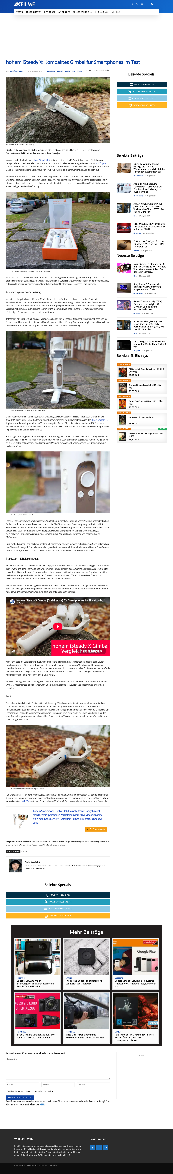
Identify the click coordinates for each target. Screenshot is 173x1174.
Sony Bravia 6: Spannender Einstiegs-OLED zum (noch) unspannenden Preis (147, 286)
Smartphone (70, 71)
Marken (136, 250)
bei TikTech (26, 801)
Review (79, 71)
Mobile (60, 71)
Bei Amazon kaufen (97, 829)
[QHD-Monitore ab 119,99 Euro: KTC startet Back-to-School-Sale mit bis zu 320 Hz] (124, 228)
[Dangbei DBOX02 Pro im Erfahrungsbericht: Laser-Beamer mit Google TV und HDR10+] (37, 957)
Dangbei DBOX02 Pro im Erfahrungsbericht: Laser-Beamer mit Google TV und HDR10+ (35, 984)
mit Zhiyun (101, 163)
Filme (135, 216)
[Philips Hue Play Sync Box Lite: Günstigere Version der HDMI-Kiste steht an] (124, 245)
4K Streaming (138, 196)
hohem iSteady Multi (41, 160)
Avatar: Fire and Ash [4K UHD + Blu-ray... (145, 386)
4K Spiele (137, 313)
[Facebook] (132, 4)
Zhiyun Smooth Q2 (99, 420)
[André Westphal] (15, 865)
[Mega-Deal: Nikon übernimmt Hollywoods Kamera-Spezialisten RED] (86, 1011)
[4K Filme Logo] (28, 4)
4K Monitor (138, 233)
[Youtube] (142, 4)
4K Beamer (21, 978)
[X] (137, 4)
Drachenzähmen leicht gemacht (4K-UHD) (146, 434)
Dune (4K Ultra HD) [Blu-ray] (142, 417)
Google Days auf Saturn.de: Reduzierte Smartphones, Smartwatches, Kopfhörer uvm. (135, 984)
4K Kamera (51, 71)
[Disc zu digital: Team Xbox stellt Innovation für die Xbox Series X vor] (124, 345)
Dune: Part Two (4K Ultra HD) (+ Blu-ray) (146, 402)
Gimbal (24, 852)
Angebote (119, 978)
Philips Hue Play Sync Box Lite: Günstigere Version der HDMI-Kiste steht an (149, 244)
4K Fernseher (138, 176)
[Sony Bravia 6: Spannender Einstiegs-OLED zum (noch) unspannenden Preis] (124, 288)
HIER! (42, 1104)
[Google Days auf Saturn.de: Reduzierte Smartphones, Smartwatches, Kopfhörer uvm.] (135, 957)
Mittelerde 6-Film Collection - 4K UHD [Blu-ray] (146, 370)
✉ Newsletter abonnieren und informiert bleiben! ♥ (30, 1091)
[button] (152, 4)
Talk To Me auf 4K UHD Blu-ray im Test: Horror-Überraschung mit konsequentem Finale (134, 1038)
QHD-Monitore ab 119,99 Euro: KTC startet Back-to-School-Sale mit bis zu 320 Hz (149, 226)
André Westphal (16, 71)
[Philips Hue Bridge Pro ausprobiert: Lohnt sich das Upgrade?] (86, 957)
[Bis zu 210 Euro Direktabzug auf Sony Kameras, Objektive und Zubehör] (37, 1011)
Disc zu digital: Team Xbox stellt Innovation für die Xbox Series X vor (150, 344)
